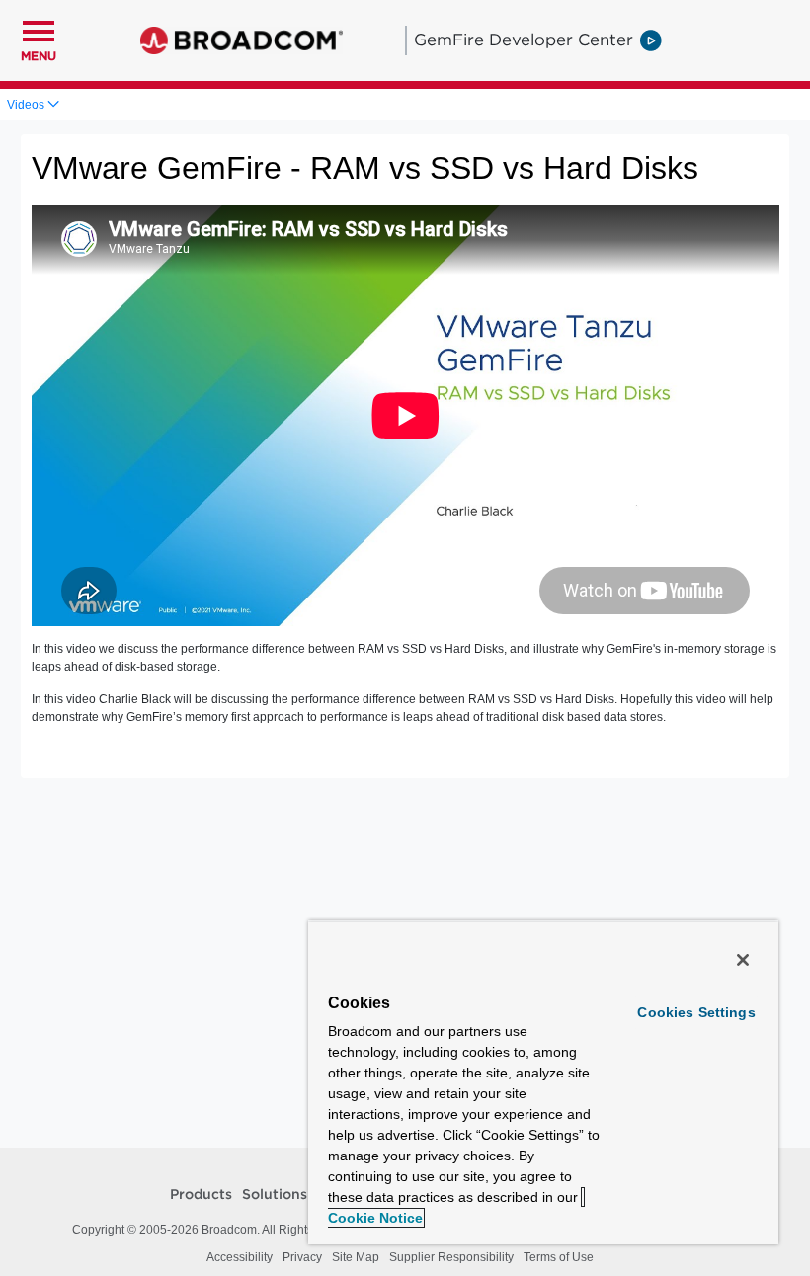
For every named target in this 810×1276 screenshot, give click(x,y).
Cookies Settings (696, 1012)
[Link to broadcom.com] (241, 40)
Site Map (355, 1257)
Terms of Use (559, 1257)
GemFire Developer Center (523, 39)
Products (201, 1195)
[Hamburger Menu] (38, 28)
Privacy (302, 1257)
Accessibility (239, 1257)
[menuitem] (33, 104)
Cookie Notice (375, 1218)
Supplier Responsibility (451, 1257)
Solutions (274, 1195)
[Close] (743, 960)
